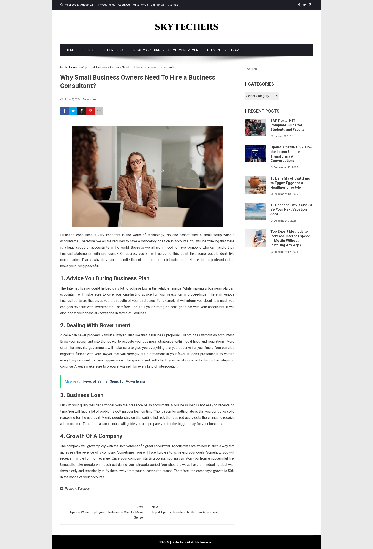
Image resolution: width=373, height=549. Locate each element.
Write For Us (140, 4)
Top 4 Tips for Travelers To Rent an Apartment (185, 509)
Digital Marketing (145, 50)
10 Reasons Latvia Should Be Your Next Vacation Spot (291, 209)
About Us (124, 4)
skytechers (178, 542)
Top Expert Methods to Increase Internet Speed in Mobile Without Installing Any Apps (290, 238)
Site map (172, 4)
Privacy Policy (106, 4)
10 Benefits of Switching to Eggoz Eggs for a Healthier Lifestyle (290, 182)
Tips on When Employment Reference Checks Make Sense (106, 512)
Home (70, 50)
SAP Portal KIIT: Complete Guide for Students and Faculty (287, 125)
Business (89, 50)
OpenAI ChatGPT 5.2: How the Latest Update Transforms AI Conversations (291, 154)
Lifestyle (215, 50)
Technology (113, 50)
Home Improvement (184, 50)
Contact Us (157, 4)
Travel (236, 50)
